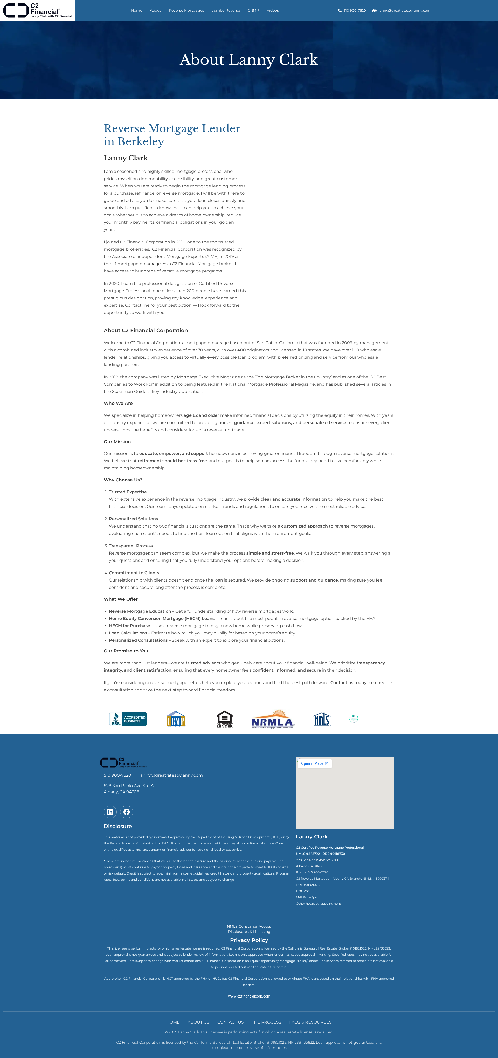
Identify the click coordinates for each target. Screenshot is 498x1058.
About (155, 10)
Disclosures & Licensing (249, 931)
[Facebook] (126, 812)
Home (136, 10)
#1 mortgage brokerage (136, 263)
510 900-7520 (318, 872)
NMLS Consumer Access (249, 926)
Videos (273, 10)
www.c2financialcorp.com (249, 996)
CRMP (253, 10)
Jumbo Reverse (226, 10)
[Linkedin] (110, 812)
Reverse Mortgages (186, 10)
